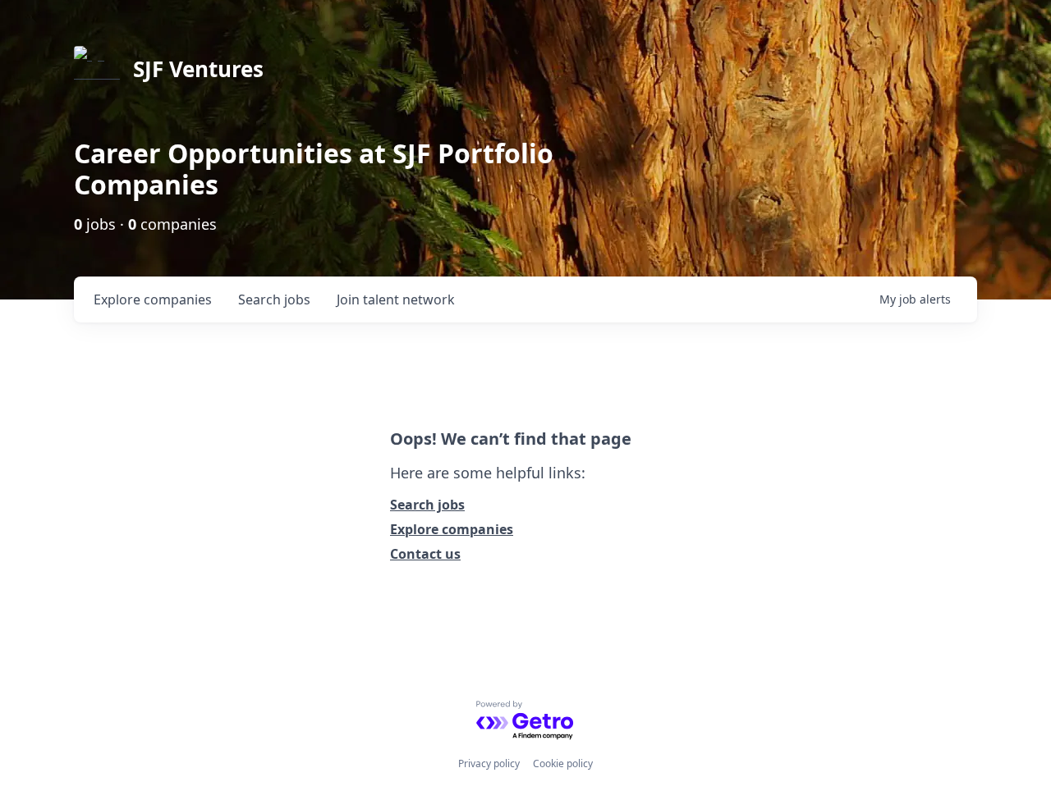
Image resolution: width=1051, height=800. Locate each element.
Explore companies (451, 529)
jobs (274, 299)
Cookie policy (563, 763)
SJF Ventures (198, 69)
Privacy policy (489, 763)
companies (153, 299)
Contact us (425, 554)
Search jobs (427, 505)
